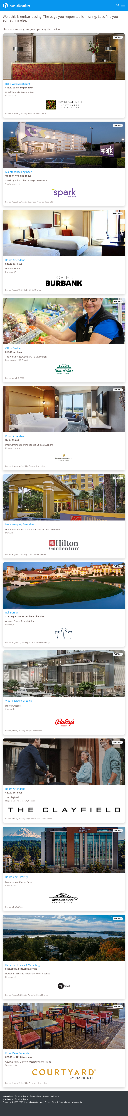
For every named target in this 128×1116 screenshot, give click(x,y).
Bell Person (12, 612)
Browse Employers (50, 1096)
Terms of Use (51, 1102)
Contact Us (77, 1102)
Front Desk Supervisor (18, 1053)
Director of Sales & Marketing (22, 965)
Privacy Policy (64, 1102)
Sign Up (18, 1096)
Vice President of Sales (18, 700)
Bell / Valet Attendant (17, 83)
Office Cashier (13, 348)
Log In (25, 1096)
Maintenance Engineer (18, 172)
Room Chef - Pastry (16, 877)
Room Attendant (15, 260)
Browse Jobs (35, 1096)
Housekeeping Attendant (20, 524)
